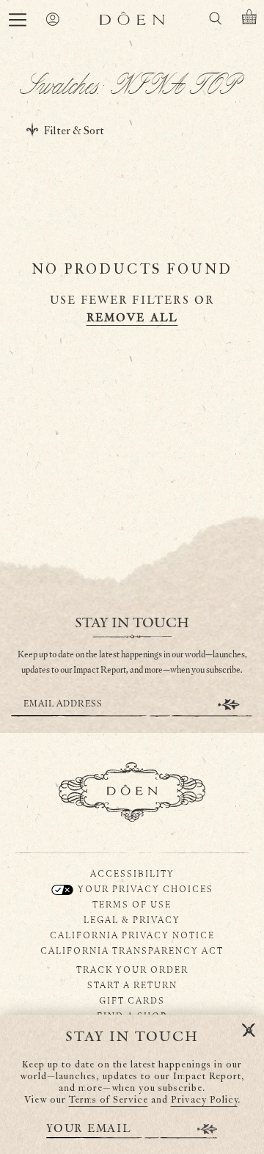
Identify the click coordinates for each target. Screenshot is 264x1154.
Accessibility (132, 873)
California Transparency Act (132, 950)
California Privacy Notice (132, 935)
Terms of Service (108, 1100)
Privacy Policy (204, 1100)
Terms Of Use (132, 904)
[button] (17, 20)
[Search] (214, 21)
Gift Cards (132, 1000)
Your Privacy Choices (144, 888)
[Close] (248, 1031)
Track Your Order (132, 969)
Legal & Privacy (132, 919)
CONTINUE (229, 704)
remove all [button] (132, 318)
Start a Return (132, 984)
